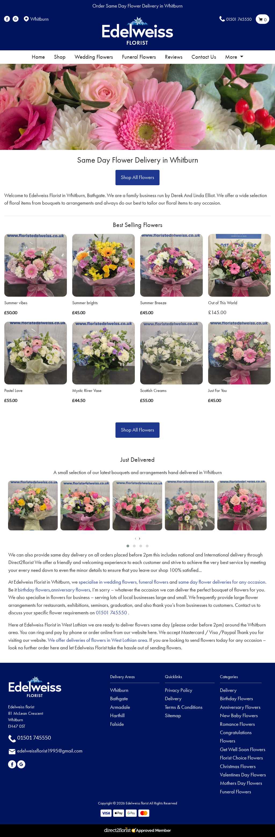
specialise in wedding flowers (108, 582)
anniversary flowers (70, 590)
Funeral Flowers (139, 57)
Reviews (173, 57)
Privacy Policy (178, 690)
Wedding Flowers (94, 57)
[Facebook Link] (7, 19)
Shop (60, 57)
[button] (128, 546)
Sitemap (173, 715)
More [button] (231, 57)
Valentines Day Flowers (243, 775)
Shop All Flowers (137, 177)
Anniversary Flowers (240, 707)
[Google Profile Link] (16, 19)
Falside (117, 724)
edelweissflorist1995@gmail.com (49, 751)
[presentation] (135, 538)
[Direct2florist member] (137, 830)
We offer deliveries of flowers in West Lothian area (97, 640)
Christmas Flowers (238, 766)
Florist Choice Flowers (241, 758)
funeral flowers (153, 582)
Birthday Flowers (236, 698)
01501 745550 (239, 19)
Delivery (173, 698)
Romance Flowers (237, 724)
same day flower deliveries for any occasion (221, 582)
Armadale (120, 707)
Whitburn (119, 690)
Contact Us (203, 57)
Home (38, 57)
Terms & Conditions (183, 707)
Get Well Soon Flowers (242, 749)
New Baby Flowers (239, 715)
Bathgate (119, 698)
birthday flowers (34, 590)
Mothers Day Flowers (241, 783)
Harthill (117, 715)
